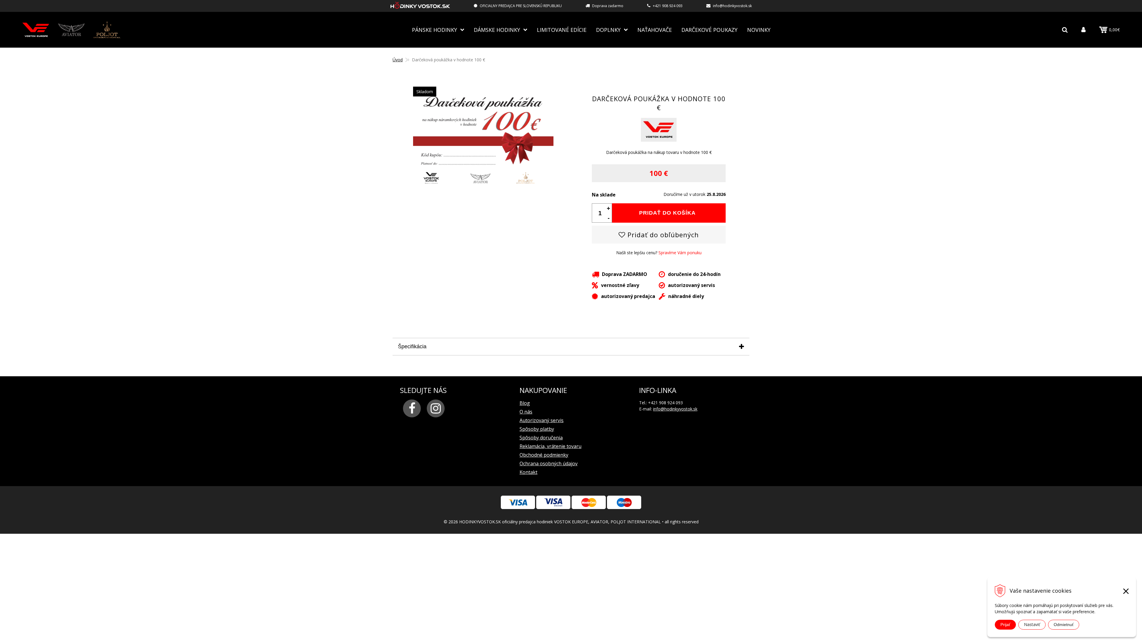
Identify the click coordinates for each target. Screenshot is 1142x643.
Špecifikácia (412, 346)
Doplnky (608, 29)
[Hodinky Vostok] (36, 29)
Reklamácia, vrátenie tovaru (550, 446)
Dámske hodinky (497, 29)
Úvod (398, 60)
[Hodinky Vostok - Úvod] (420, 6)
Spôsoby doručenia (541, 437)
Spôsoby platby (537, 429)
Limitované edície (561, 29)
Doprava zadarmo (607, 5)
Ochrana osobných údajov (549, 463)
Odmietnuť (1064, 624)
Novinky (759, 29)
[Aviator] (71, 29)
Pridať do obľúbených (662, 234)
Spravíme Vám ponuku (680, 252)
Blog (525, 403)
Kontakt (528, 472)
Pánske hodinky (434, 29)
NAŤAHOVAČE (654, 29)
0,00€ (1114, 29)
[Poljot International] (107, 29)
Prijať (1005, 624)
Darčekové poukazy (709, 29)
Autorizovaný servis (542, 420)
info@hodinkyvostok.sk (732, 5)
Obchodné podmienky (544, 455)
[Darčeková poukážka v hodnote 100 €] (483, 183)
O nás (526, 411)
